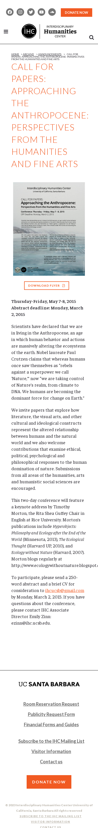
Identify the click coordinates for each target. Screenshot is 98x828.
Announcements (49, 54)
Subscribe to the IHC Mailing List (51, 741)
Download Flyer (44, 285)
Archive (28, 54)
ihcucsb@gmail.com (64, 590)
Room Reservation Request (51, 704)
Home (15, 54)
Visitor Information (51, 751)
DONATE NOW (76, 13)
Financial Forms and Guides (51, 724)
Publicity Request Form (51, 714)
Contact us (51, 761)
